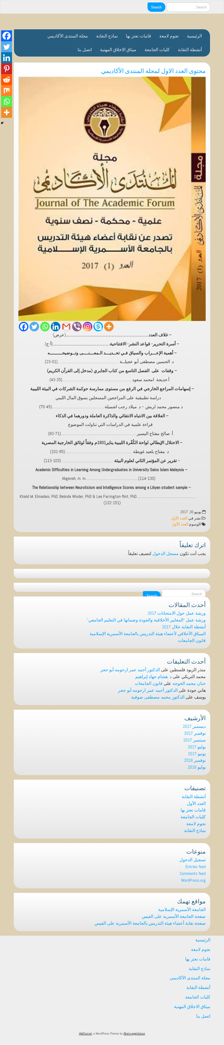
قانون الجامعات (192, 640)
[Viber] (77, 326)
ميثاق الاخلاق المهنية (118, 49)
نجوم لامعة (169, 36)
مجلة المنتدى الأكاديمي (67, 36)
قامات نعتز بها (138, 36)
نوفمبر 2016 (195, 760)
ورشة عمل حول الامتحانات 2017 (177, 613)
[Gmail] (66, 326)
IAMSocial (85, 1033)
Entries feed (195, 866)
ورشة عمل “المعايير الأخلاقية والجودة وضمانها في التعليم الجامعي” (146, 620)
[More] (109, 326)
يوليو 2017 (197, 747)
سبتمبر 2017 (194, 740)
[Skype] (98, 326)
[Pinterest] (6, 68)
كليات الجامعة (157, 49)
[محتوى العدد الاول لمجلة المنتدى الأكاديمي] (112, 199)
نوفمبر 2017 (195, 733)
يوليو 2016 (197, 767)
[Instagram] (87, 326)
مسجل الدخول (165, 553)
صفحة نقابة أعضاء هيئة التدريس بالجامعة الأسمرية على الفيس (150, 923)
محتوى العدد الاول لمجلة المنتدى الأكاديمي (153, 70)
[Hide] (2, 123)
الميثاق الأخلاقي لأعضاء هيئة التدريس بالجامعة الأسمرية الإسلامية (148, 634)
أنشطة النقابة (190, 49)
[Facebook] (23, 326)
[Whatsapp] (45, 326)
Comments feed (193, 873)
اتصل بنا (85, 49)
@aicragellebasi (134, 1033)
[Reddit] (6, 79)
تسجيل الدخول (192, 860)
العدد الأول (179, 518)
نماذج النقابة (107, 36)
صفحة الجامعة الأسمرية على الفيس (174, 916)
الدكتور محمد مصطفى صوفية (157, 697)
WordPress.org (193, 880)
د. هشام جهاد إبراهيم (153, 676)
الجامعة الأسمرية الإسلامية (182, 909)
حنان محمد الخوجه (189, 683)
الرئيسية (194, 36)
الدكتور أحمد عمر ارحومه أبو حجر (130, 670)
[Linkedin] (55, 326)
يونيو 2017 (197, 754)
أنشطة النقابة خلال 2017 (184, 627)
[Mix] (6, 90)
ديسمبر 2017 (194, 726)
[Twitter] (34, 326)
